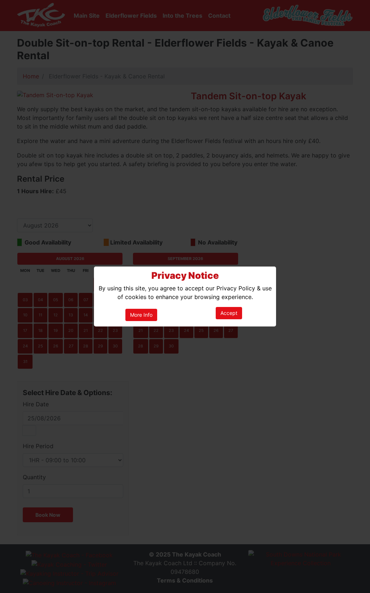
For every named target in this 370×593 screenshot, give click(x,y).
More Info (141, 315)
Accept (228, 313)
